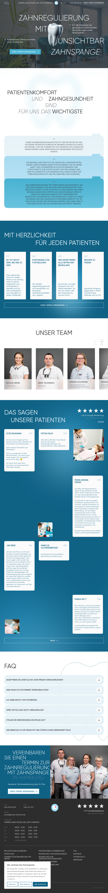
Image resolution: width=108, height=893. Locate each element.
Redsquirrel (98, 888)
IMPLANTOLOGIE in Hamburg (15, 851)
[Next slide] (102, 342)
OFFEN (101, 422)
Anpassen (12, 884)
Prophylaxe (9, 854)
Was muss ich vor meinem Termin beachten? (27, 690)
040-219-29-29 (75, 3)
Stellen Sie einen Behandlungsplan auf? (25, 720)
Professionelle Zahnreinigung (52, 851)
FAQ (75, 851)
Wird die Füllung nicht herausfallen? (25, 710)
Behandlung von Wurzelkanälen (53, 854)
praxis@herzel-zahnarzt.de (14, 815)
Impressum (77, 860)
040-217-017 (28, 807)
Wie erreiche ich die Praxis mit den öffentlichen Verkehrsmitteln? (38, 730)
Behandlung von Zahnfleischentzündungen (50, 858)
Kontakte (77, 854)
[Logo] (56, 4)
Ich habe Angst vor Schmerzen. (21, 700)
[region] (27, 875)
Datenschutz (79, 857)
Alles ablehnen (25, 884)
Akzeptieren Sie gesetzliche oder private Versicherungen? (34, 680)
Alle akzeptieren (40, 884)
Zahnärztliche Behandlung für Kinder (17, 858)
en (64, 3)
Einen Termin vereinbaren (94, 3)
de (61, 3)
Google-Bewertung (96, 811)
